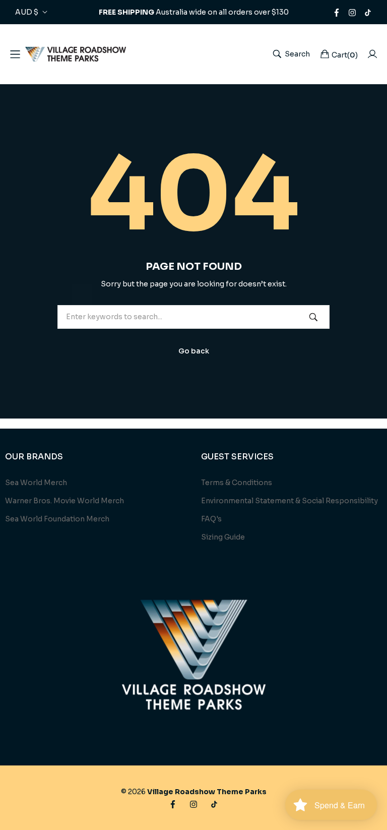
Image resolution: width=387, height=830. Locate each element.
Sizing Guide (223, 537)
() (345, 54)
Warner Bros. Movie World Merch (64, 500)
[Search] (313, 317)
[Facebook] (337, 12)
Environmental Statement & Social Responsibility (289, 500)
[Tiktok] (368, 12)
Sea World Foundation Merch (57, 518)
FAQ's (211, 518)
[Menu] (15, 54)
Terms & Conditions (236, 482)
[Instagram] (352, 12)
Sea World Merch (36, 482)
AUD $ (26, 12)
